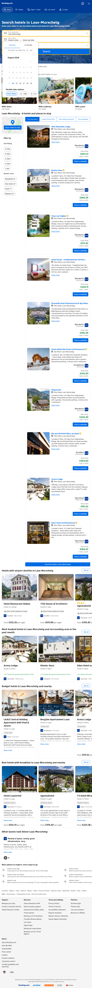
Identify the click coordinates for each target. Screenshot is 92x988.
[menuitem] (7, 9)
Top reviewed (83, 119)
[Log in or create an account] (82, 3)
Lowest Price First (48, 119)
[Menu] (89, 3)
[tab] (12, 45)
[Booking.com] (7, 3)
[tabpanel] (20, 72)
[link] (13, 149)
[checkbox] (31, 61)
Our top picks (32, 119)
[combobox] (46, 34)
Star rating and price (66, 119)
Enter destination (13, 32)
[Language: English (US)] (4, 972)
